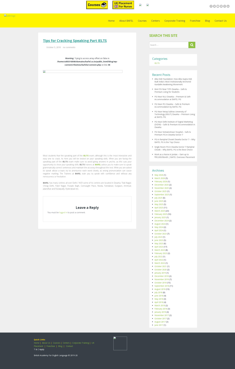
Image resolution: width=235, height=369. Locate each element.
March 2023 (159, 250)
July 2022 (158, 256)
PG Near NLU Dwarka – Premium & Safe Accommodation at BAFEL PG (172, 98)
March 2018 (159, 305)
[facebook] (211, 6)
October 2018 (160, 282)
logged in (63, 212)
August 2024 (160, 224)
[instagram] (224, 6)
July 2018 (158, 292)
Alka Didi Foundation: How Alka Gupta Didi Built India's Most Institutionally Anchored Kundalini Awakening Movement (173, 82)
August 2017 (160, 321)
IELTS (157, 63)
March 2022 (159, 263)
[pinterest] (221, 6)
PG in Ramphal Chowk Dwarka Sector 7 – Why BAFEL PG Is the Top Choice (174, 140)
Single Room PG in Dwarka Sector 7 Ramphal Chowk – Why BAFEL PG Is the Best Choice (174, 148)
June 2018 (158, 295)
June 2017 (158, 325)
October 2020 (160, 269)
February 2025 (160, 214)
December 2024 (161, 220)
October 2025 (160, 191)
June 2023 (158, 240)
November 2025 (161, 188)
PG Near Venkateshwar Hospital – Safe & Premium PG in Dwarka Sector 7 (172, 133)
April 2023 (158, 246)
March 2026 (159, 178)
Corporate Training (174, 20)
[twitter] (214, 6)
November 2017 (161, 315)
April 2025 (158, 207)
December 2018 (161, 276)
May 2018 (158, 299)
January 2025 (160, 217)
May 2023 (158, 243)
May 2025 (158, 204)
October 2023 (160, 233)
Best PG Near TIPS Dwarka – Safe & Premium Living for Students (170, 90)
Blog (207, 20)
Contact (69, 346)
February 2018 (160, 308)
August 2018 (160, 289)
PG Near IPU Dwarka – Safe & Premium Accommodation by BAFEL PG (172, 105)
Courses (142, 20)
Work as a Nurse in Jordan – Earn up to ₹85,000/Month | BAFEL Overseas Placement (174, 155)
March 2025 (159, 211)
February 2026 (160, 181)
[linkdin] (228, 6)
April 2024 (158, 230)
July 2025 (158, 197)
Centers (155, 20)
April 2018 (158, 302)
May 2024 (158, 227)
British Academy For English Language (51, 355)
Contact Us (221, 20)
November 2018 (161, 279)
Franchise (195, 20)
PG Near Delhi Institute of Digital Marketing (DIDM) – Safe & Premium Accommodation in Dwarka (174, 124)
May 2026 (158, 175)
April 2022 (158, 259)
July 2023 (158, 237)
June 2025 (158, 201)
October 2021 (160, 266)
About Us (46, 343)
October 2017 (160, 318)
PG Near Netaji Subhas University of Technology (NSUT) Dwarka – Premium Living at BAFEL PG (174, 114)
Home (111, 20)
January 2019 (160, 273)
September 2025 (161, 194)
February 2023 (160, 253)
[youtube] (217, 6)
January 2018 (160, 312)
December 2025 (161, 184)
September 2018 (161, 286)
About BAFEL (126, 20)
